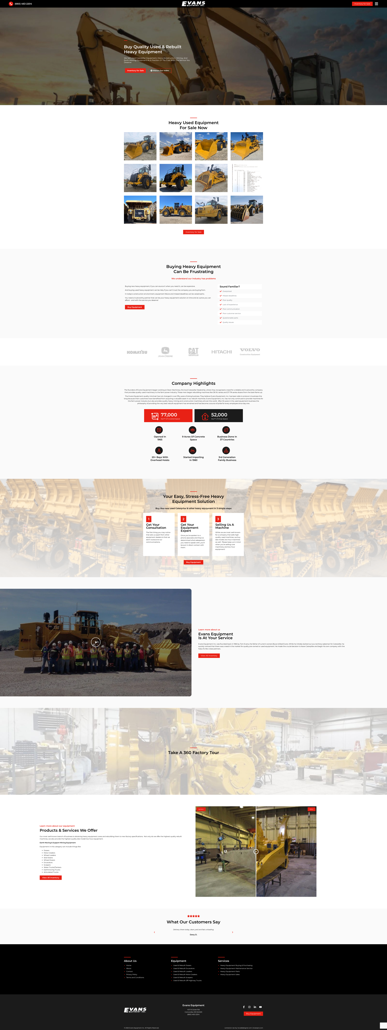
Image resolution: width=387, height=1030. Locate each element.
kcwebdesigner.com (245, 1028)
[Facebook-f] (243, 1007)
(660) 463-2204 (23, 3)
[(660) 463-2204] (11, 4)
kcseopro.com (258, 1028)
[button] (96, 642)
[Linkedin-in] (254, 1007)
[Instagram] (249, 1007)
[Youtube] (260, 1007)
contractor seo (230, 1028)
